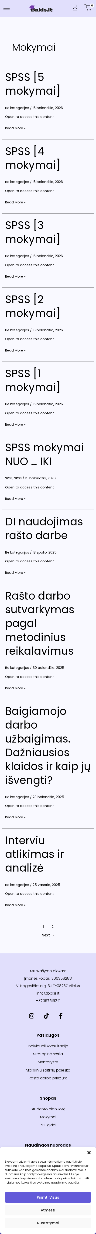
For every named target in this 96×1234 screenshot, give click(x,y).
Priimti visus (48, 1197)
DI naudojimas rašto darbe (44, 528)
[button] (89, 1152)
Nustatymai (48, 1223)
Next (48, 935)
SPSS (9, 478)
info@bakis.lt (48, 993)
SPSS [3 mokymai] (33, 232)
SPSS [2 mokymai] (33, 306)
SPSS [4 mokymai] (33, 158)
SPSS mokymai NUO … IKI (44, 454)
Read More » (15, 127)
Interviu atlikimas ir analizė (34, 854)
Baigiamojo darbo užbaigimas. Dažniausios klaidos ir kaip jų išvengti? (48, 745)
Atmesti (48, 1210)
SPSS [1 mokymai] (33, 380)
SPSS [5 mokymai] (33, 84)
